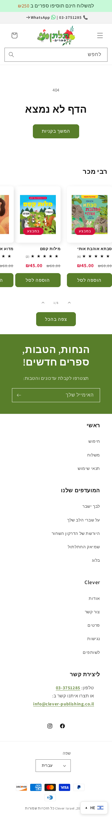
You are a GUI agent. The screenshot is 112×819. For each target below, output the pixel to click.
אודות (94, 598)
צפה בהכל (56, 319)
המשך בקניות (56, 131)
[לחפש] (11, 54)
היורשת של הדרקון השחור (76, 533)
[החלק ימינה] (43, 302)
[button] (100, 35)
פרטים (94, 625)
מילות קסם (50, 249)
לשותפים (91, 652)
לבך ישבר (91, 506)
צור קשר (92, 611)
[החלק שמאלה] (69, 302)
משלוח (93, 455)
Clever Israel (65, 808)
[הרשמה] (18, 395)
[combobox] (56, 54)
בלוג (96, 560)
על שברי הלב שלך (83, 520)
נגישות (93, 638)
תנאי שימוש (89, 468)
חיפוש (94, 441)
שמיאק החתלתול (84, 546)
